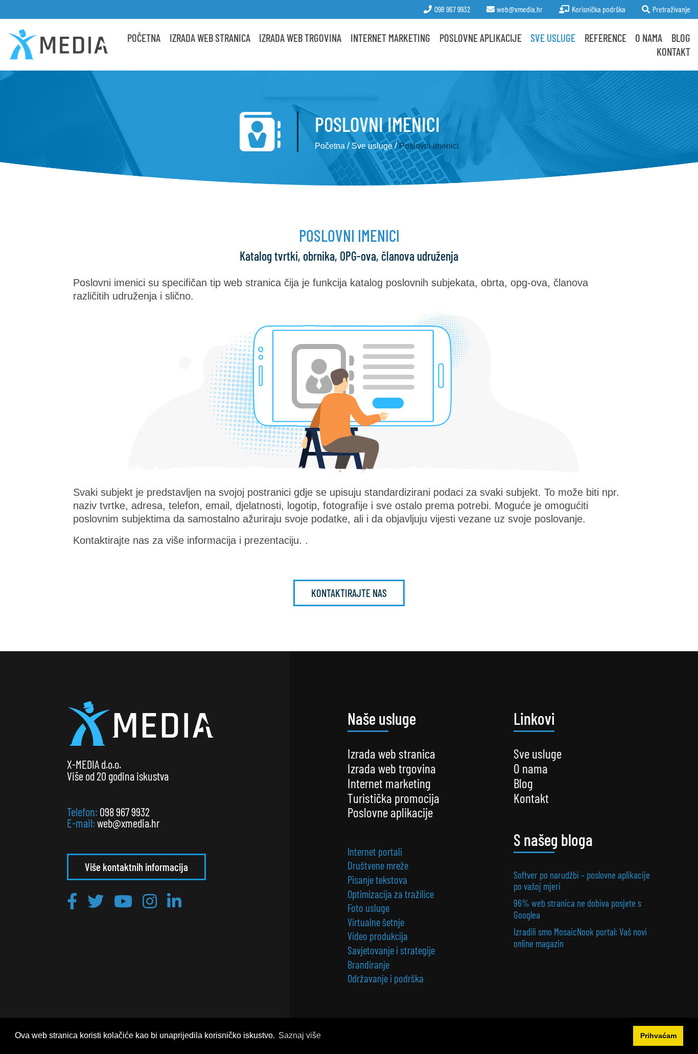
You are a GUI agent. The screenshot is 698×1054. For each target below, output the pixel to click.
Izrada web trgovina (391, 768)
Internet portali (374, 851)
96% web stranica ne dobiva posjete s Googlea (577, 908)
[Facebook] (72, 900)
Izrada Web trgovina (300, 37)
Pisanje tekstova (377, 879)
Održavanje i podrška (385, 978)
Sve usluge (552, 37)
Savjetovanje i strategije (391, 950)
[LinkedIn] (174, 900)
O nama (648, 37)
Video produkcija (377, 935)
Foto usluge (368, 907)
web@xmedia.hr (128, 823)
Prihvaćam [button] (658, 1036)
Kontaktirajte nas (349, 592)
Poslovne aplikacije (480, 37)
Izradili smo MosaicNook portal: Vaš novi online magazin (580, 937)
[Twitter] (95, 900)
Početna (143, 37)
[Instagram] (150, 900)
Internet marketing (390, 37)
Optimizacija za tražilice (390, 893)
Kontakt (673, 51)
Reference (605, 37)
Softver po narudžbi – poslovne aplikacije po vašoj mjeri (582, 880)
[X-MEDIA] (58, 44)
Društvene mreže (377, 865)
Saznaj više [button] (299, 1035)
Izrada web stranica (210, 37)
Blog (680, 37)
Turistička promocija (393, 798)
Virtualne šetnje (375, 921)
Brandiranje (368, 964)
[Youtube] (123, 900)
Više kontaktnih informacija (136, 866)
